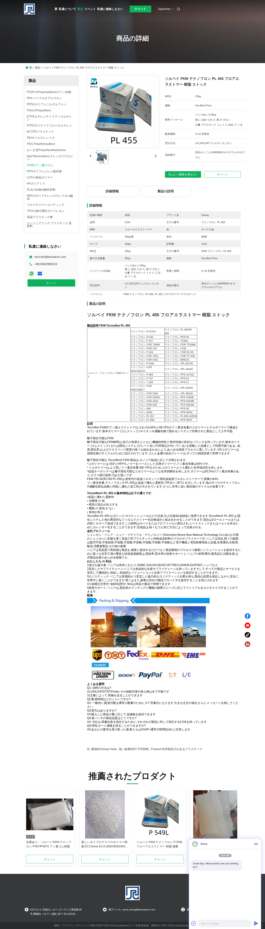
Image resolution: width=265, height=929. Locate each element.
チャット (140, 8)
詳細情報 (112, 191)
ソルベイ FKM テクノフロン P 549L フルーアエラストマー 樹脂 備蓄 (159, 844)
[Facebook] (247, 616)
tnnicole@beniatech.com (50, 256)
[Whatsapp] (31, 273)
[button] (30, 822)
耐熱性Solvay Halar (104, 749)
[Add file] (193, 923)
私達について (67, 8)
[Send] (256, 923)
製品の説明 (166, 191)
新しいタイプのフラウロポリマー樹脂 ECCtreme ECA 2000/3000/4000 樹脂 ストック (104, 845)
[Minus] (256, 844)
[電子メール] (40, 273)
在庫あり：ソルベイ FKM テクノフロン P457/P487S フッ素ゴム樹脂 (48, 844)
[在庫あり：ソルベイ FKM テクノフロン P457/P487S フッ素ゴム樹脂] (49, 814)
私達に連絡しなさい (110, 8)
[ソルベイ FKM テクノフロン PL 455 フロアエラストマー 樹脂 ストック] (123, 112)
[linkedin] (247, 644)
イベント (90, 8)
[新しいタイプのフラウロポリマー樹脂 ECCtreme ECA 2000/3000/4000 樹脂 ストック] (105, 814)
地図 (56, 925)
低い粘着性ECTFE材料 (134, 749)
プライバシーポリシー (74, 925)
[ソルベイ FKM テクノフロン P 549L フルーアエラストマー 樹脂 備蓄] (160, 814)
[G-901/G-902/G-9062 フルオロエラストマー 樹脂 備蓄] (215, 814)
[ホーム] (29, 9)
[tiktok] (247, 635)
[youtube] (247, 625)
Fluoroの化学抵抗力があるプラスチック (176, 749)
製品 (80, 8)
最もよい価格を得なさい (183, 174)
